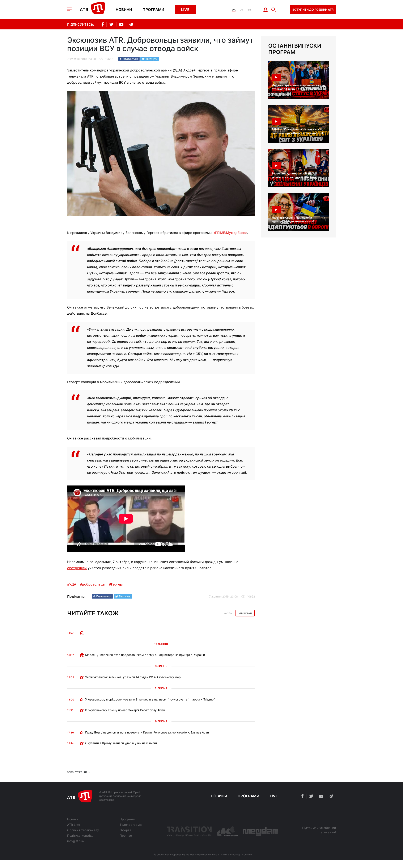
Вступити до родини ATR (313, 9)
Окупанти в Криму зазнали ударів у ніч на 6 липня (120, 743)
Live (185, 9)
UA (234, 9)
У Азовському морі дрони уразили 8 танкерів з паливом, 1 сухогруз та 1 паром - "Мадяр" (149, 699)
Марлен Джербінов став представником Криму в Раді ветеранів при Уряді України (144, 655)
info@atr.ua (75, 841)
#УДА (71, 584)
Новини (124, 10)
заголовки (245, 613)
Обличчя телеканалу (83, 830)
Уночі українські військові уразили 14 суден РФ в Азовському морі (132, 677)
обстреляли (77, 568)
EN (249, 9)
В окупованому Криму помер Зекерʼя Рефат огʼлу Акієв (124, 710)
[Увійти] (265, 10)
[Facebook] (129, 59)
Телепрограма (131, 824)
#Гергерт (116, 584)
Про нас (126, 835)
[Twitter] (149, 59)
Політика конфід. (80, 835)
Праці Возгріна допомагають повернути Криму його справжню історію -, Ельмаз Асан (146, 732)
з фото (227, 613)
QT (241, 9)
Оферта (125, 830)
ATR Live (73, 824)
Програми (153, 10)
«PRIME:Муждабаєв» (230, 233)
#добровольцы (92, 584)
